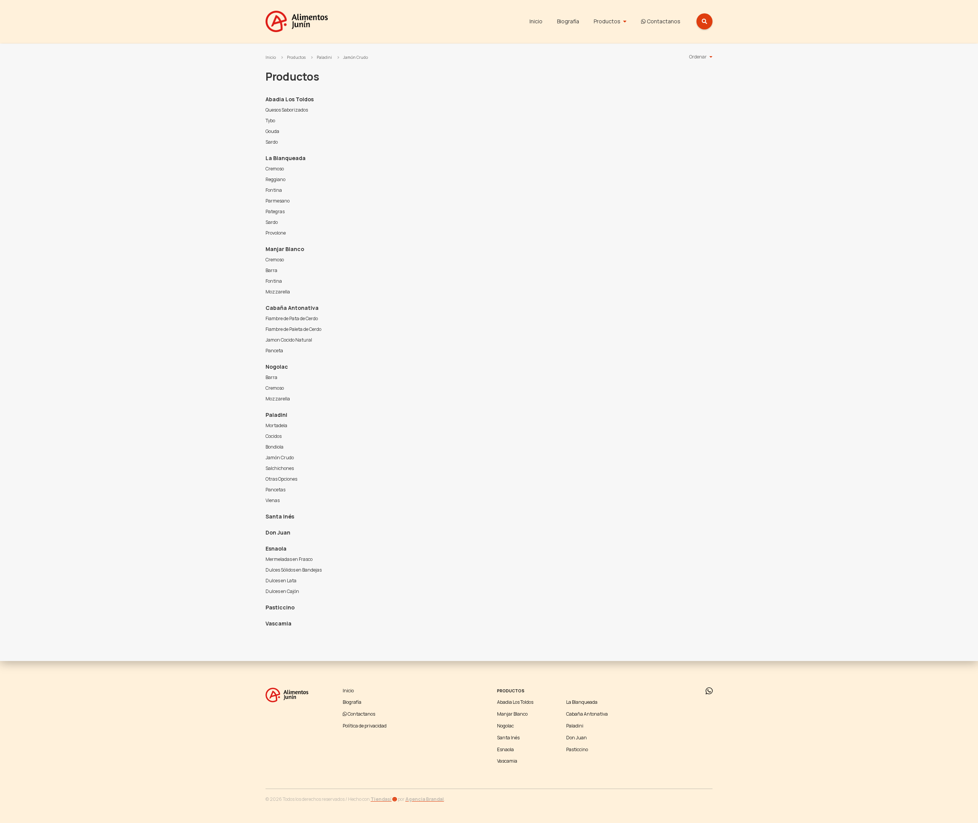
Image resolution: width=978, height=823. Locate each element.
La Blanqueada (286, 158)
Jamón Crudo (355, 57)
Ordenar (698, 56)
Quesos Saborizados (287, 110)
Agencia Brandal (424, 799)
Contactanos (663, 21)
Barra (271, 270)
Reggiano (275, 179)
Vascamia (278, 623)
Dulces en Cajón (282, 591)
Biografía (568, 21)
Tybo (270, 120)
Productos (607, 21)
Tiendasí (381, 799)
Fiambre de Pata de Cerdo (292, 318)
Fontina (274, 190)
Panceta (274, 350)
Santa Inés (280, 516)
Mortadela (276, 425)
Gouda (272, 131)
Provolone (276, 233)
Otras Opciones (281, 479)
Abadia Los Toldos (290, 99)
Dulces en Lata (281, 580)
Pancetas (275, 489)
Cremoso (275, 168)
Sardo (272, 142)
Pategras (275, 211)
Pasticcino (280, 607)
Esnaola (276, 548)
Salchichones (280, 468)
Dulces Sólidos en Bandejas (294, 570)
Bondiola (274, 447)
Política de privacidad (365, 726)
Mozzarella (278, 291)
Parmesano (278, 201)
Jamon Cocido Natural (289, 340)
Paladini (324, 57)
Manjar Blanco (285, 249)
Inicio (535, 21)
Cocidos (274, 436)
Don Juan (278, 532)
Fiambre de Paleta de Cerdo (293, 329)
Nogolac (277, 366)
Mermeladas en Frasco (289, 559)
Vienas (273, 500)
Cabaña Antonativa (292, 307)
